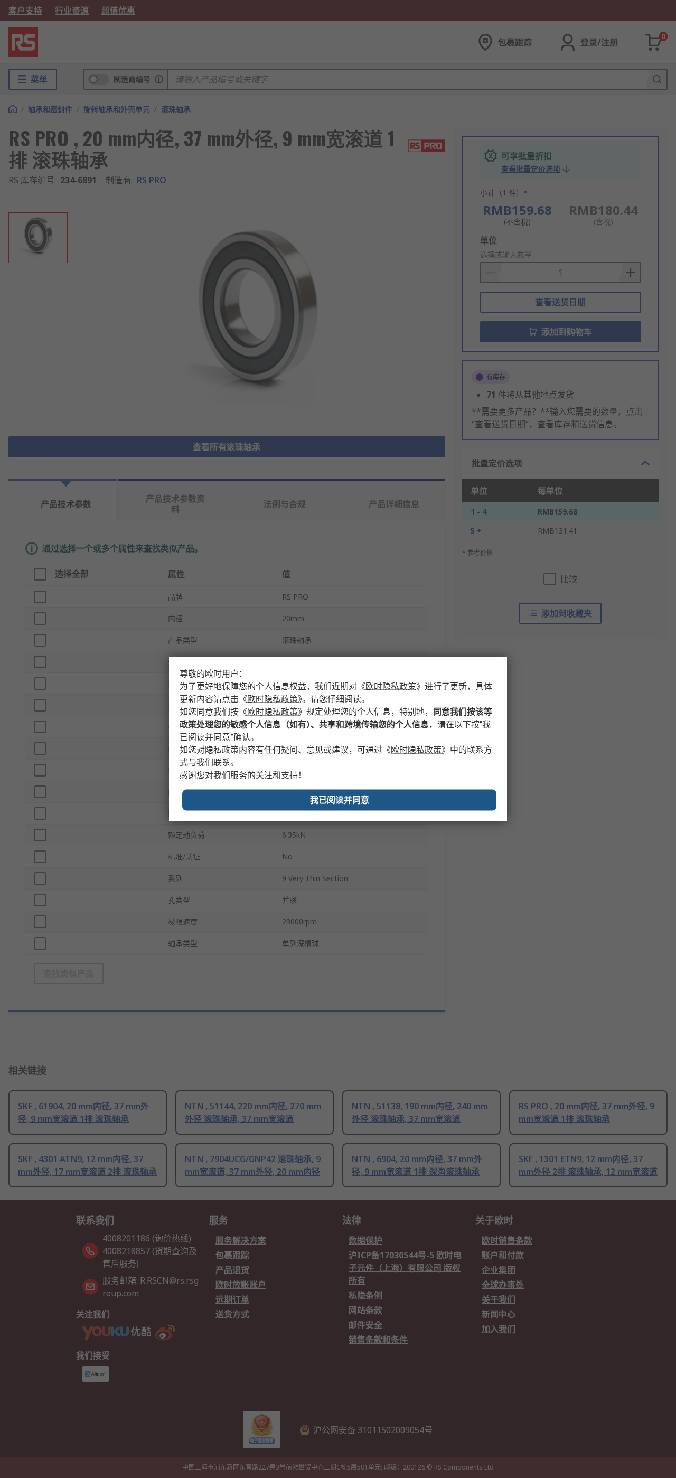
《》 (391, 686)
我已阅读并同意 (339, 800)
